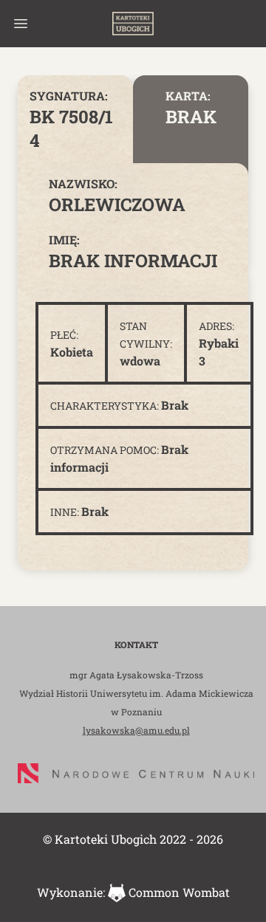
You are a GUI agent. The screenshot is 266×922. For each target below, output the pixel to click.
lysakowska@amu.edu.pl (136, 730)
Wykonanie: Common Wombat (133, 892)
